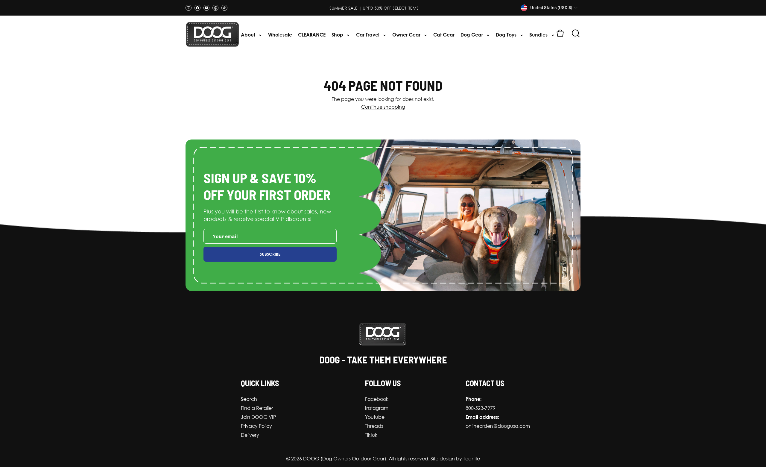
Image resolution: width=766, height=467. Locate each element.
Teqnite (471, 458)
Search (249, 399)
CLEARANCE (312, 34)
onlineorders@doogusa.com (498, 426)
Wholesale (280, 34)
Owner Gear (407, 34)
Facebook (376, 399)
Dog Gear (472, 34)
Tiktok (371, 435)
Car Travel (368, 34)
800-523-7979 (481, 408)
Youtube (374, 417)
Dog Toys (507, 34)
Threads (374, 426)
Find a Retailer (257, 408)
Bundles (539, 34)
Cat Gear (444, 34)
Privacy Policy (256, 426)
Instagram (376, 408)
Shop (338, 34)
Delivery (250, 435)
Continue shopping (383, 107)
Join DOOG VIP (258, 417)
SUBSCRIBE (270, 254)
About (248, 34)
